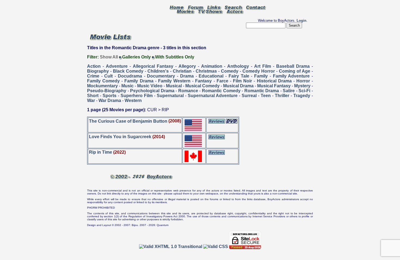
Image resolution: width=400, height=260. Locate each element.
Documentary (161, 76)
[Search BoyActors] (233, 7)
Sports (109, 95)
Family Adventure (291, 76)
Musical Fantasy (274, 85)
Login (301, 20)
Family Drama (138, 81)
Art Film (262, 66)
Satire (289, 90)
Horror (303, 81)
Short (93, 95)
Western (133, 100)
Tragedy (301, 95)
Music (127, 85)
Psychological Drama (152, 90)
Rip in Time (100, 152)
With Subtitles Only (174, 57)
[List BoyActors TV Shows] (210, 11)
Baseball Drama (293, 66)
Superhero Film (137, 95)
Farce (222, 81)
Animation (211, 66)
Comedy (229, 71)
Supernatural (170, 95)
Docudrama (130, 76)
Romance (188, 90)
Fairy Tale (239, 76)
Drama (187, 76)
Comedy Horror (258, 71)
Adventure (117, 66)
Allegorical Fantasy (153, 66)
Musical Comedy (202, 85)
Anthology (238, 66)
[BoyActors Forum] (195, 7)
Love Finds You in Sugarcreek (120, 136)
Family (261, 76)
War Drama (110, 100)
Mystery (302, 85)
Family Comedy (103, 81)
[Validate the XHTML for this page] (170, 246)
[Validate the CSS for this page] (215, 246)
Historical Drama (274, 81)
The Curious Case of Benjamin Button (128, 121)
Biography (98, 71)
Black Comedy (128, 71)
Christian (182, 71)
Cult (108, 76)
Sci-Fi (304, 90)
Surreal (249, 95)
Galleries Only (136, 57)
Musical (174, 85)
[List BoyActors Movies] (186, 11)
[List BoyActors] (235, 11)
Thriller (282, 95)
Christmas (206, 71)
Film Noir (242, 81)
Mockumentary (102, 85)
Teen (266, 95)
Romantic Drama (261, 90)
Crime (93, 76)
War (91, 100)
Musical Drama (238, 85)
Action (94, 66)
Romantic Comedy (221, 90)
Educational (211, 76)
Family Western (174, 81)
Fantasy (203, 81)
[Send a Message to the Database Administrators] (256, 7)
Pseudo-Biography (106, 90)
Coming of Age (294, 71)
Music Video (149, 85)
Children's (158, 71)
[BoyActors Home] (176, 7)
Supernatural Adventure (213, 95)
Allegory (187, 66)
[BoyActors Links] (214, 7)
